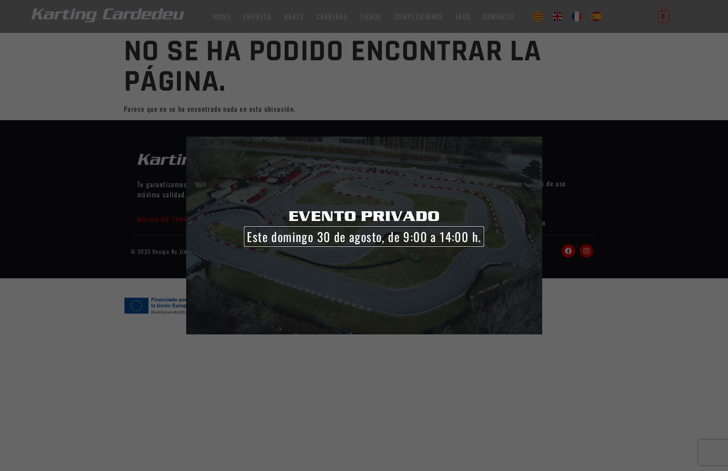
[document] (364, 235)
